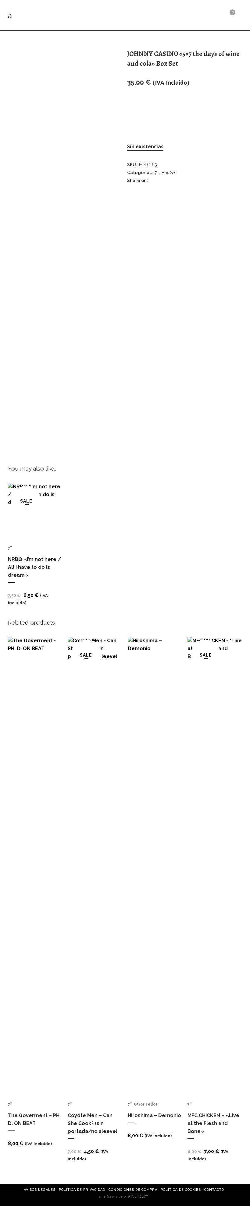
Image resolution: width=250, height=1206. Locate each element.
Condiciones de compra (133, 1190)
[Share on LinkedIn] (169, 180)
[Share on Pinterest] (176, 180)
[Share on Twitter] (161, 180)
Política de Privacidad (82, 1190)
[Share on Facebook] (153, 180)
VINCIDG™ (138, 1196)
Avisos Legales (39, 1190)
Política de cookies (181, 1190)
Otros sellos (146, 1104)
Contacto (214, 1190)
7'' (157, 172)
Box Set (169, 172)
